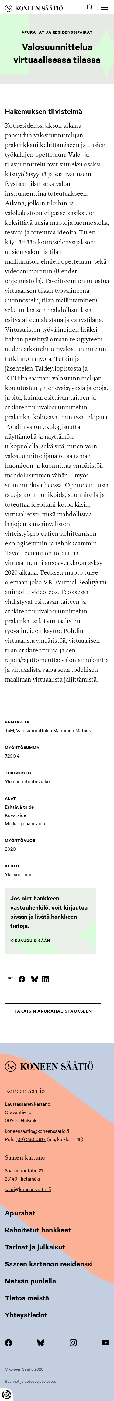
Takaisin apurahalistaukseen (53, 1010)
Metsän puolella (30, 1280)
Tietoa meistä (27, 1297)
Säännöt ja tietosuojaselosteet (31, 1381)
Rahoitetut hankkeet (38, 1229)
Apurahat (20, 1212)
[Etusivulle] (39, 9)
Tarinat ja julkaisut (35, 1246)
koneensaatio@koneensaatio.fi (37, 1130)
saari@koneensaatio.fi (28, 1189)
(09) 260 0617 (31, 1139)
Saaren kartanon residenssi (49, 1263)
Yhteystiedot (26, 1314)
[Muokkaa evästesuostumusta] (6, 1394)
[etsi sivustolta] (90, 7)
